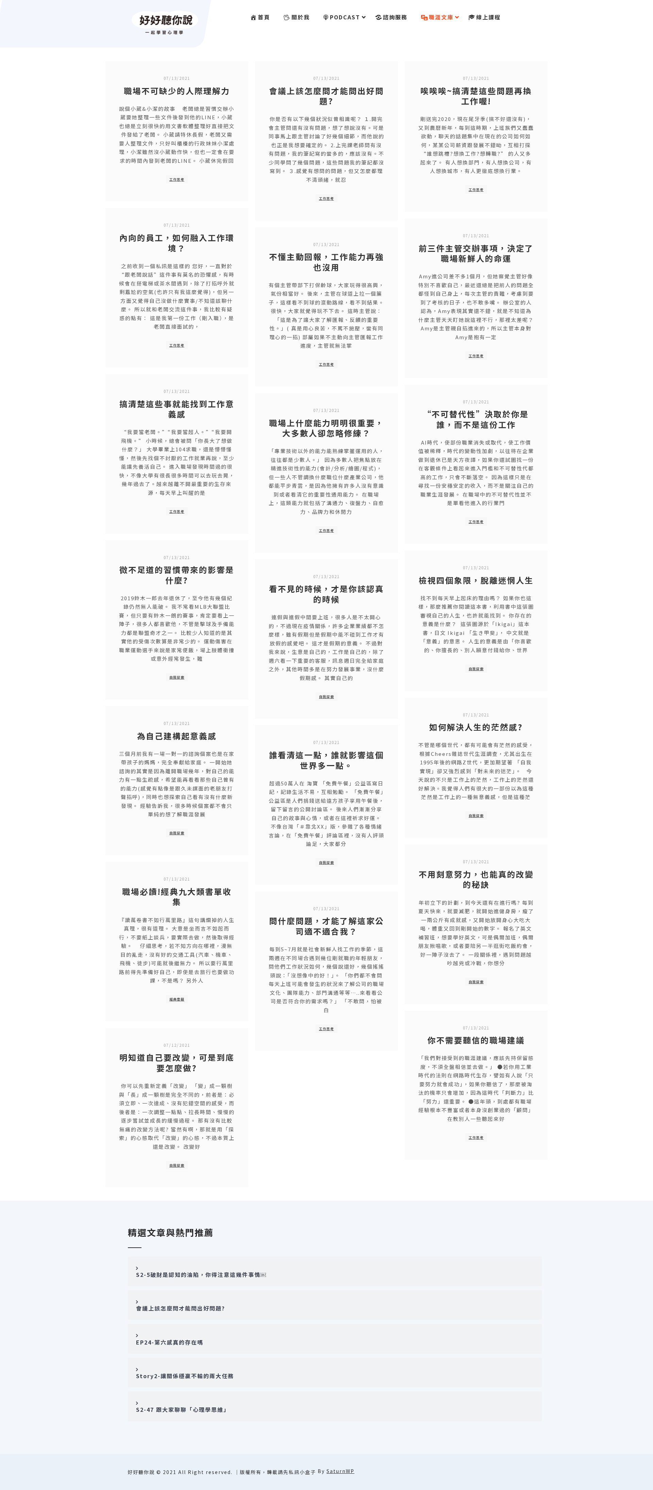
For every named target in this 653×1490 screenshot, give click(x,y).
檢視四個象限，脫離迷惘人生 (476, 580)
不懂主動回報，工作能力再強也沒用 (326, 262)
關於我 (300, 17)
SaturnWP (340, 1471)
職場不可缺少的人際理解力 (177, 91)
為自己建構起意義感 (177, 736)
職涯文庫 (441, 17)
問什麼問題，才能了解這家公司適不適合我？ (326, 926)
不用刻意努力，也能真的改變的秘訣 (476, 879)
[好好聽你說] (165, 21)
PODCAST (345, 17)
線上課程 (488, 17)
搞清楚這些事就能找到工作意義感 (176, 409)
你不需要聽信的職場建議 (476, 1040)
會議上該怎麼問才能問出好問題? (326, 96)
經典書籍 (176, 999)
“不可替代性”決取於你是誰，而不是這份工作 (476, 419)
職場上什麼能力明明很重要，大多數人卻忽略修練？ (326, 428)
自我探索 (176, 677)
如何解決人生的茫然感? (476, 727)
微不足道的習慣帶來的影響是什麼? (176, 575)
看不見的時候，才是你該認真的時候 (326, 594)
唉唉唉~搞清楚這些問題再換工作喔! (476, 96)
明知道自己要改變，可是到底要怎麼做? (176, 1063)
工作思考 (176, 179)
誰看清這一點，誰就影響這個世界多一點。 (326, 760)
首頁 (264, 17)
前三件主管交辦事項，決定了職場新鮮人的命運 (476, 253)
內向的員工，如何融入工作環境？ (176, 243)
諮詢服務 (395, 17)
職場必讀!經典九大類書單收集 (177, 897)
